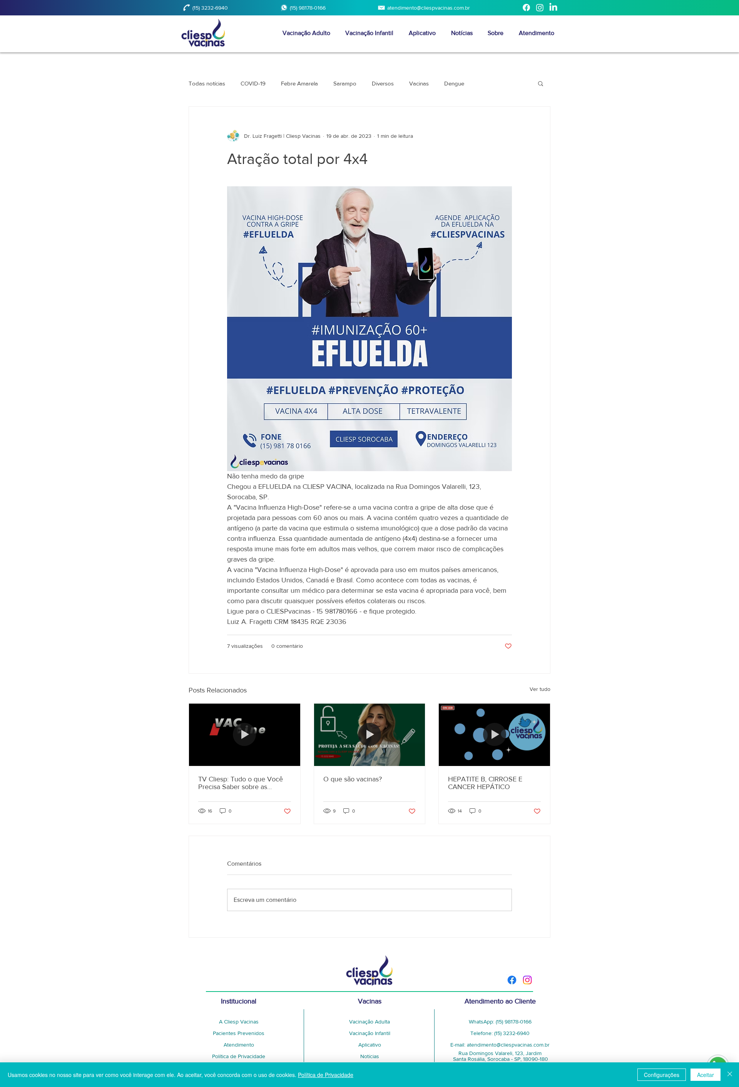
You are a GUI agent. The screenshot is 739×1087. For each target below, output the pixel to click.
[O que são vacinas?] (369, 735)
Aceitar (705, 1075)
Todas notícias (207, 83)
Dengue (454, 83)
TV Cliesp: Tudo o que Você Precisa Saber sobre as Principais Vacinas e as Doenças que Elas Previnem (240, 783)
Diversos (383, 83)
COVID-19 (253, 83)
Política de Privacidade (325, 1075)
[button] (540, 83)
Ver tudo (540, 689)
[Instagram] (540, 7)
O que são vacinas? (352, 779)
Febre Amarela (299, 83)
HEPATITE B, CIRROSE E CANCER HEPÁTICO (485, 783)
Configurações (661, 1075)
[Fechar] (729, 1075)
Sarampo (344, 83)
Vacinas (419, 83)
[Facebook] (526, 7)
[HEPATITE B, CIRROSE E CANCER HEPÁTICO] (494, 735)
